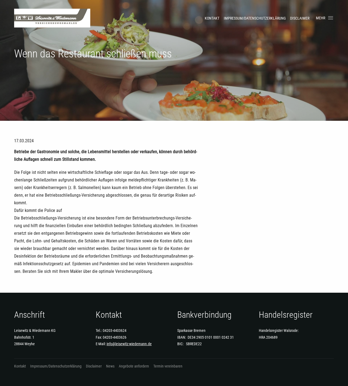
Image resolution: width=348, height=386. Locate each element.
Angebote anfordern (134, 366)
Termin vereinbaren (167, 366)
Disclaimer (299, 18)
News (110, 366)
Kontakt (212, 18)
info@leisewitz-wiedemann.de (129, 344)
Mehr (320, 18)
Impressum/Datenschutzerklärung (255, 18)
